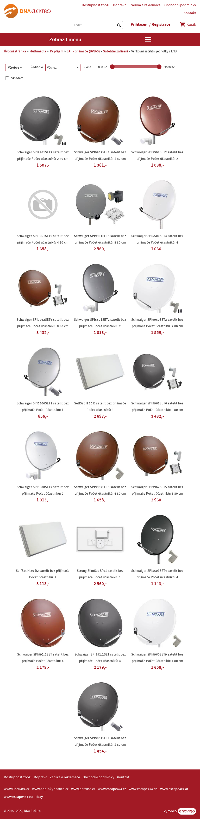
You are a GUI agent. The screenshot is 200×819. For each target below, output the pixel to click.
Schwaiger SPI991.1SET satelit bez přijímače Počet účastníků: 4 (100, 658)
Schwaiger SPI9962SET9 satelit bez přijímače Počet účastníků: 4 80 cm (100, 490)
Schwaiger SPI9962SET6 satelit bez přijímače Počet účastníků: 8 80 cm (43, 323)
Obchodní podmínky (180, 5)
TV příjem (56, 51)
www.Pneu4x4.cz (16, 789)
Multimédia (37, 51)
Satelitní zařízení (115, 51)
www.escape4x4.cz (112, 789)
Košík (191, 24)
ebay (39, 797)
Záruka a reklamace (145, 5)
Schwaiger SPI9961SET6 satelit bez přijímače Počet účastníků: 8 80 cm (157, 407)
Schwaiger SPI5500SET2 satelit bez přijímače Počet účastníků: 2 (43, 490)
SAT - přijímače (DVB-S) (83, 51)
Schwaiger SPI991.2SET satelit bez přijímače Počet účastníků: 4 (42, 658)
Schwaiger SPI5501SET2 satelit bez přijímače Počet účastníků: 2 (100, 323)
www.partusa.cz (83, 789)
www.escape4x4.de (143, 789)
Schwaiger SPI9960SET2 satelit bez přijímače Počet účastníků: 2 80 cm (157, 323)
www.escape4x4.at (174, 789)
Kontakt (190, 13)
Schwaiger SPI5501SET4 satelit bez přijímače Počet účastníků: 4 (157, 574)
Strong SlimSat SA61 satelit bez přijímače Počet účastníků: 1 (100, 574)
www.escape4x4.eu (18, 797)
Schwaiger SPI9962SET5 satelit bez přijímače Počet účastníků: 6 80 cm (157, 490)
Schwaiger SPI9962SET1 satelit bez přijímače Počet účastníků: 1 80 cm (100, 155)
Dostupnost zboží (95, 5)
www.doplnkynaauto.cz (50, 789)
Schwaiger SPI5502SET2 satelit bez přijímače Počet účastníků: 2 (157, 155)
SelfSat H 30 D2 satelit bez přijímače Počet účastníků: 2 (43, 574)
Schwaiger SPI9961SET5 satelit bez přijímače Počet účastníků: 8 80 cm (100, 239)
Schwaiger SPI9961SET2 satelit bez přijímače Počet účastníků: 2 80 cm (43, 155)
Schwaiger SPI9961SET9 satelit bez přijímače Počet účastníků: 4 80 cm (43, 239)
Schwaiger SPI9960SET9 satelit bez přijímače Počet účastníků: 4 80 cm (157, 658)
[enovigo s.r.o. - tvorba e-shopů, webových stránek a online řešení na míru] (187, 811)
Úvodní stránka (15, 51)
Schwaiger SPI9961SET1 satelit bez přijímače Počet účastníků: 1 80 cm (100, 741)
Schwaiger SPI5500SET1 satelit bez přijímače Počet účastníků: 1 (43, 407)
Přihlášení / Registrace (150, 24)
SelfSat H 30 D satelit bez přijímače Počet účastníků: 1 (100, 407)
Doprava (119, 5)
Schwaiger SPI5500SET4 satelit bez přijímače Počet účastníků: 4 (157, 239)
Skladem (16, 78)
